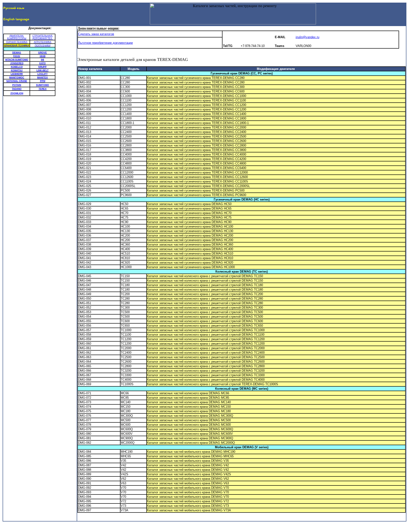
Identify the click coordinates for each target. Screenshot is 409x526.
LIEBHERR (17, 74)
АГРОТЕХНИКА (42, 42)
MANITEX (42, 77)
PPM (42, 81)
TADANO (17, 88)
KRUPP (42, 66)
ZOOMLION (16, 93)
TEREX (43, 88)
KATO (42, 63)
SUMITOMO (42, 85)
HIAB (42, 56)
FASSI (16, 56)
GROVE (42, 52)
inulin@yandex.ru (307, 37)
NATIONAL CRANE (16, 81)
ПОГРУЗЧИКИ (42, 45)
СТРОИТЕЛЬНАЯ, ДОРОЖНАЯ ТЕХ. (42, 37)
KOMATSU (16, 70)
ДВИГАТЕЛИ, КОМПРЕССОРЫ (16, 37)
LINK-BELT (42, 70)
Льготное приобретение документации (105, 43)
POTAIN (16, 85)
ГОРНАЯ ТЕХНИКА (16, 42)
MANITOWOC (16, 77)
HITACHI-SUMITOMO (16, 59)
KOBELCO (17, 66)
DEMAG (16, 52)
